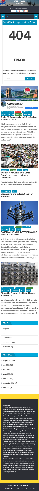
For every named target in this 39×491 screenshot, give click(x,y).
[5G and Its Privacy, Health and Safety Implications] (19, 273)
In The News (5, 229)
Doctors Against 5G (7, 114)
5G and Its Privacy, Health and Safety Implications (18, 294)
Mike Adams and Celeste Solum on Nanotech (17, 195)
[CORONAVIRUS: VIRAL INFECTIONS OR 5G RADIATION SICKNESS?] (19, 213)
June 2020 (6, 370)
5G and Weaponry (7, 112)
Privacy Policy (8, 488)
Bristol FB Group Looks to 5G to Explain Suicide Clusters (19, 118)
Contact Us (19, 488)
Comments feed (9, 342)
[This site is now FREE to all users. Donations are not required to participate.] (19, 156)
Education (4, 170)
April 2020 (6, 379)
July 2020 (6, 365)
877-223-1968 (30, 488)
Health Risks (27, 114)
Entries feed (7, 338)
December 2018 (8, 383)
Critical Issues (27, 112)
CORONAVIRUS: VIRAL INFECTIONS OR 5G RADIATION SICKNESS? (19, 233)
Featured (19, 114)
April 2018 (6, 388)
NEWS (20, 170)
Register (6, 329)
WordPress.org (8, 347)
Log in (5, 333)
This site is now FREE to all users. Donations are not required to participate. (15, 175)
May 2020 (6, 374)
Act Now (17, 112)
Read (25, 170)
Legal (12, 229)
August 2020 (7, 361)
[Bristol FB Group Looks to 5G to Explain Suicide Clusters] (19, 97)
